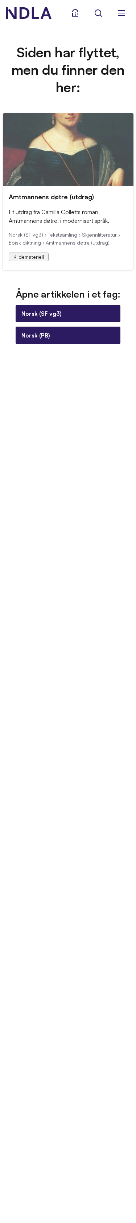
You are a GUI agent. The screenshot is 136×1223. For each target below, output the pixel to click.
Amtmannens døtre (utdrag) (51, 197)
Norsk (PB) (35, 335)
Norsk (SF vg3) (41, 313)
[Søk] (98, 13)
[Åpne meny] (121, 13)
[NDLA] (28, 13)
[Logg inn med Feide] (75, 13)
